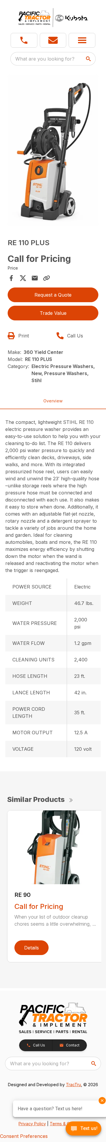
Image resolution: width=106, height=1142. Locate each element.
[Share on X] (22, 278)
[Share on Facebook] (11, 278)
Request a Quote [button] (53, 295)
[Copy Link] (46, 278)
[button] (24, 40)
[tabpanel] (53, 151)
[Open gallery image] (53, 150)
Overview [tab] (53, 400)
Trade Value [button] (53, 313)
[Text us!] (83, 1129)
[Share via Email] (34, 278)
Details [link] (31, 948)
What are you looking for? (44, 59)
